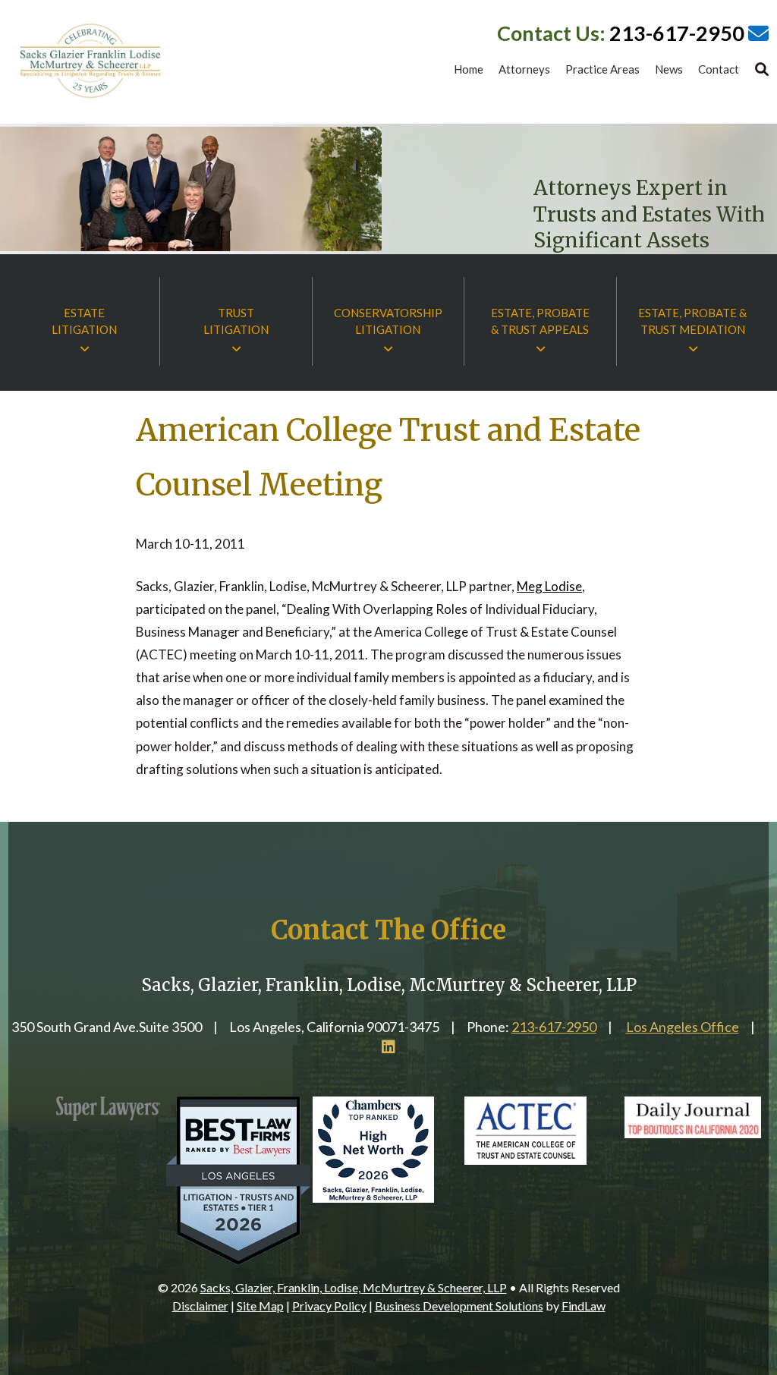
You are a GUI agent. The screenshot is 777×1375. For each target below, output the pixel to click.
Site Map (260, 1305)
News (669, 70)
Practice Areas (602, 70)
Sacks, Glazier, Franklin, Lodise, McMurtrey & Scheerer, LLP (353, 1287)
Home (468, 70)
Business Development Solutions (459, 1305)
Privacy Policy (329, 1305)
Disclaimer (200, 1305)
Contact (718, 70)
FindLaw (584, 1305)
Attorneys (524, 70)
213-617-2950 (676, 33)
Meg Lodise (549, 586)
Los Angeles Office (682, 1026)
